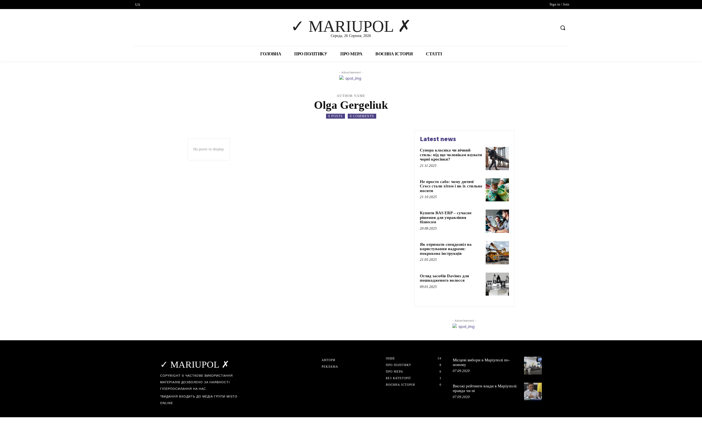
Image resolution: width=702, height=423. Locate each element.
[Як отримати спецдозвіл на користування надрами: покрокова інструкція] (497, 252)
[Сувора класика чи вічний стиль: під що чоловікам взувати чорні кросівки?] (497, 158)
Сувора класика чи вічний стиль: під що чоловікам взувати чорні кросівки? (451, 154)
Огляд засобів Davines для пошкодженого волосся (444, 278)
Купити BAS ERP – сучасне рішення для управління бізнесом (446, 217)
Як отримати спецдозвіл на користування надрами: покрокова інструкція (446, 249)
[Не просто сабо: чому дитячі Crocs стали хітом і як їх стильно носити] (497, 190)
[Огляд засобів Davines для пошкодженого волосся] (497, 284)
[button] (562, 27)
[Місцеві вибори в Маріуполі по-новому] (533, 366)
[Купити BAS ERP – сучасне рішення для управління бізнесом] (497, 221)
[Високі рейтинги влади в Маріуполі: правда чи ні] (533, 392)
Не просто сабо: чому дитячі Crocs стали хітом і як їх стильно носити (451, 186)
